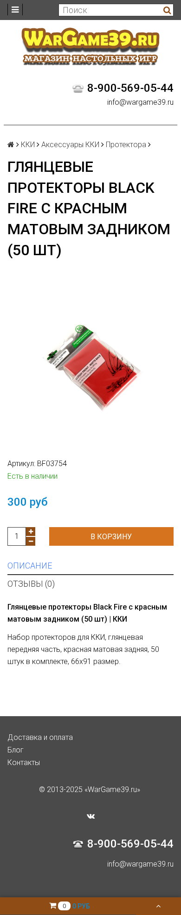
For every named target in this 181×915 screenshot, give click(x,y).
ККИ (28, 144)
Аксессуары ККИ (70, 144)
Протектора (126, 144)
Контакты (23, 762)
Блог (15, 750)
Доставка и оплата (40, 737)
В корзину (111, 536)
